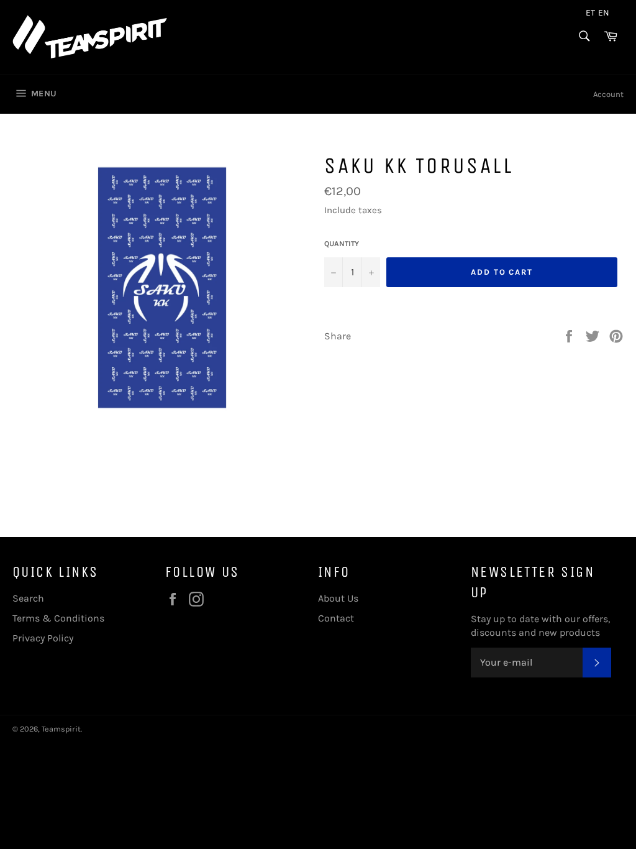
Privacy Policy (42, 638)
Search (28, 598)
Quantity (341, 243)
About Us (338, 598)
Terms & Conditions (58, 618)
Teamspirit (61, 728)
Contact (336, 618)
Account (608, 94)
